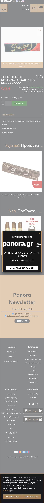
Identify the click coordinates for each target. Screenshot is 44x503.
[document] (22, 496)
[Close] (39, 233)
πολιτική (6, 490)
